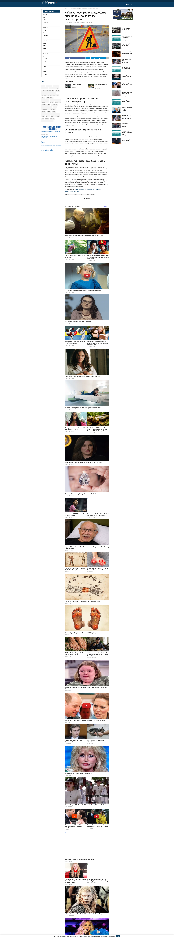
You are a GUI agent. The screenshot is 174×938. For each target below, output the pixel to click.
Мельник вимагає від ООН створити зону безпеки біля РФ (126, 61)
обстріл (44, 111)
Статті (44, 64)
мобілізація (44, 109)
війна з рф (53, 99)
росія (43, 116)
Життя (78, 6)
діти (48, 102)
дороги (80, 194)
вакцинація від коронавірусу (48, 92)
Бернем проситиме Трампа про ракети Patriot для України (126, 69)
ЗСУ (51, 85)
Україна (128, 1)
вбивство (44, 95)
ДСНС (43, 85)
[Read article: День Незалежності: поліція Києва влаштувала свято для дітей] (91, 86)
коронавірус (54, 104)
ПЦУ (43, 88)
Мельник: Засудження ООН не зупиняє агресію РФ (127, 37)
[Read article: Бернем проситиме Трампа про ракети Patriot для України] (116, 69)
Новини (44, 6)
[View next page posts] (88, 93)
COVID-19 (45, 14)
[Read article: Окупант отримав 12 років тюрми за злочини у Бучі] (116, 30)
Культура (45, 38)
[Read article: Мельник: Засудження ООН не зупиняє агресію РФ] (116, 38)
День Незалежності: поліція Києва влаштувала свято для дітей (101, 86)
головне (75, 194)
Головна (66, 8)
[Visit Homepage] (49, 2)
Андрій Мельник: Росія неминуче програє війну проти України (127, 117)
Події (56, 6)
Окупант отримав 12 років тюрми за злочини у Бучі (126, 30)
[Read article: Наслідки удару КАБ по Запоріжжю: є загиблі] (116, 54)
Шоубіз (101, 6)
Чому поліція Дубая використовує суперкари (77, 85)
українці (52, 118)
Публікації (50, 6)
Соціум (73, 6)
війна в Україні (49, 97)
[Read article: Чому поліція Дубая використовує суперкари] (68, 86)
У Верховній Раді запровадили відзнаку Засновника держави (127, 84)
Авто (96, 6)
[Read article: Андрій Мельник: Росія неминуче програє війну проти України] (116, 118)
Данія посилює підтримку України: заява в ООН (126, 125)
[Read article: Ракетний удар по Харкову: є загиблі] (116, 102)
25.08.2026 (74, 87)
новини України (52, 109)
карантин (44, 104)
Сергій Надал (56, 88)
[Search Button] (132, 4)
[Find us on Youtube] (45, 1)
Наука (44, 43)
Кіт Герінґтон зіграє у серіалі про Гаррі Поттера (127, 140)
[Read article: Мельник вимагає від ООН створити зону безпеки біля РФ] (116, 61)
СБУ (46, 88)
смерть (47, 116)
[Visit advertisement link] (122, 14)
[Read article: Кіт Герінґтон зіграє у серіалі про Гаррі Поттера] (116, 141)
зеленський (58, 102)
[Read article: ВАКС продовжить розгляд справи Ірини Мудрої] (116, 133)
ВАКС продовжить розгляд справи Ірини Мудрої (127, 132)
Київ (125, 1)
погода (48, 111)
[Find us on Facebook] (41, 1)
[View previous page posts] (86, 93)
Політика (60, 6)
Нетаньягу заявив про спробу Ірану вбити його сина (127, 109)
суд (43, 118)
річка (88, 194)
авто (71, 194)
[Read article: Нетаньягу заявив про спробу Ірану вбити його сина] (116, 110)
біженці (57, 90)
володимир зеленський (53, 95)
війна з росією (45, 99)
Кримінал (83, 6)
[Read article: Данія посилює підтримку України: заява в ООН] (116, 125)
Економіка (67, 6)
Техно (92, 6)
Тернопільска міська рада (48, 90)
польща (54, 111)
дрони (43, 102)
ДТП (47, 85)
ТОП (44, 69)
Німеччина (55, 85)
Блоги (44, 19)
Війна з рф (45, 22)
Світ (132, 1)
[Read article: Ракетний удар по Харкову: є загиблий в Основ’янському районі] (116, 93)
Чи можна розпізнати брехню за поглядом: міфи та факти (127, 76)
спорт (52, 116)
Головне (74, 22)
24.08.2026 (98, 88)
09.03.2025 (67, 22)
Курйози (106, 6)
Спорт (88, 6)
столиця (92, 194)
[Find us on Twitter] (43, 1)
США (50, 88)
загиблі (52, 102)
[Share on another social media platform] (107, 58)
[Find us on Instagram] (47, 1)
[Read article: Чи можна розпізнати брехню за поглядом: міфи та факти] (116, 77)
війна (43, 97)
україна (47, 118)
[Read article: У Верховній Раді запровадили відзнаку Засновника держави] (116, 85)
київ (84, 194)
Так (118, 936)
